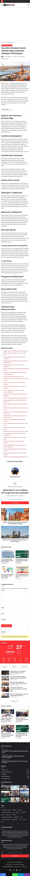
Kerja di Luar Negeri (5, 819)
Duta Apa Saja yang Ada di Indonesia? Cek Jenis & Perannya (18, 682)
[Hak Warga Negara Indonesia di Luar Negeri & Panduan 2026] (7, 728)
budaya (19, 809)
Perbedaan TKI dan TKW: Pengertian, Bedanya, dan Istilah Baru (18, 689)
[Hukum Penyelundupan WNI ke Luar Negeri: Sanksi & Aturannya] (7, 713)
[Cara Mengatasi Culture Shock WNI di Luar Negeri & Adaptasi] (22, 554)
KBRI (3, 814)
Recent (14, 666)
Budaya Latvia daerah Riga (15, 461)
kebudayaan (8, 814)
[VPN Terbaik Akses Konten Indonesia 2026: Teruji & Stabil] (22, 569)
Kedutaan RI (16, 817)
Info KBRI (4, 774)
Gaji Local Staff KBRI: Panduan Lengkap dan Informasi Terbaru (18, 677)
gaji (13, 812)
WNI (2, 821)
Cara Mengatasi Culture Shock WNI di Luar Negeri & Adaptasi (22, 561)
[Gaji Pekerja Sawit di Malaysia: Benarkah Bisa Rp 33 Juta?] (5, 673)
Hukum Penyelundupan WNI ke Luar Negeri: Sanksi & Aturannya (7, 719)
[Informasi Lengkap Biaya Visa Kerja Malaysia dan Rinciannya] (5, 695)
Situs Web (3, 619)
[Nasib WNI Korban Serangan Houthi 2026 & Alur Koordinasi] (15, 799)
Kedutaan (14, 814)
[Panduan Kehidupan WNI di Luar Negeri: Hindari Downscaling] (7, 569)
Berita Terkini (5, 769)
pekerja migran (14, 819)
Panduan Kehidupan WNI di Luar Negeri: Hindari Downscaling (7, 576)
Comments (24, 666)
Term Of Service (16, 864)
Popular (5, 666)
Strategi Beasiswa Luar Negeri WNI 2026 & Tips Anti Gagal (22, 735)
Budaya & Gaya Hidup (10, 42)
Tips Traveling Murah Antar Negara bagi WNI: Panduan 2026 (7, 561)
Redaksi (22, 864)
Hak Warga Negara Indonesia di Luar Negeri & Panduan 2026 (7, 735)
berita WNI (14, 809)
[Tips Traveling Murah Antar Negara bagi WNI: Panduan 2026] (7, 554)
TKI (20, 819)
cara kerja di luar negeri (6, 812)
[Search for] (28, 5)
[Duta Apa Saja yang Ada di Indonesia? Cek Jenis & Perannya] (5, 683)
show (10, 109)
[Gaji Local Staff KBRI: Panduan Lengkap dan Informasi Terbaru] (5, 678)
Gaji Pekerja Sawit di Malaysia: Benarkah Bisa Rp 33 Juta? (18, 672)
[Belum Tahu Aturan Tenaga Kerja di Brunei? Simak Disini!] (24, 794)
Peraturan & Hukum (6, 778)
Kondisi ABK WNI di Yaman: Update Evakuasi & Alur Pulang (22, 719)
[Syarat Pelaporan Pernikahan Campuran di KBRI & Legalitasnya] (15, 787)
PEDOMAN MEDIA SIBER (8, 866)
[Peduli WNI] (9, 5)
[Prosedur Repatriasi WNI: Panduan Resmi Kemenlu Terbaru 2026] (24, 799)
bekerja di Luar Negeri (6, 809)
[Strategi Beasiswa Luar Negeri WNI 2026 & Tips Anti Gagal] (22, 728)
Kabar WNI (24, 812)
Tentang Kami (24, 866)
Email (2, 613)
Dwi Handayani (6, 56)
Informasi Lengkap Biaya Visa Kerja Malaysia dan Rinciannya (19, 694)
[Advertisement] (15, 24)
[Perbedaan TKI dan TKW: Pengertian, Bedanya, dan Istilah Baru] (5, 689)
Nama (2, 607)
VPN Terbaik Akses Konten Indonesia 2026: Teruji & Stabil (22, 576)
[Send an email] (9, 56)
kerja (22, 817)
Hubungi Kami (17, 866)
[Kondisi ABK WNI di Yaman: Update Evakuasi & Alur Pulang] (22, 713)
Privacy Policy (9, 864)
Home (3, 42)
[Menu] (1, 5)
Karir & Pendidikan (6, 776)
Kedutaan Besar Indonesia (7, 817)
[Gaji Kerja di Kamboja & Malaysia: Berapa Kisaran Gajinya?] (5, 787)
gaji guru (18, 812)
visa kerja (24, 819)
